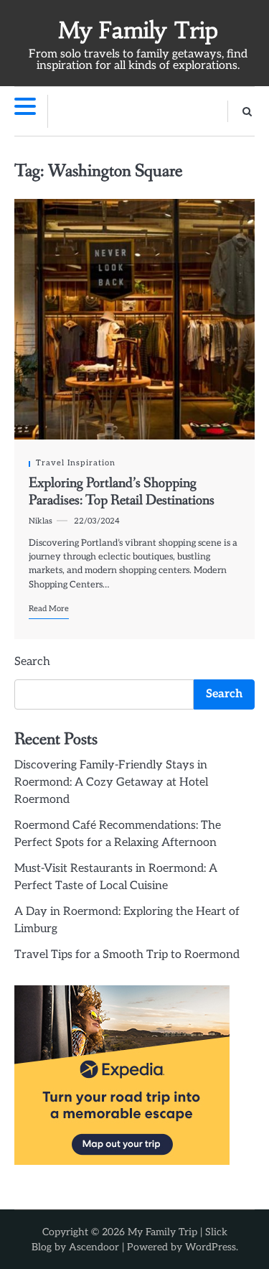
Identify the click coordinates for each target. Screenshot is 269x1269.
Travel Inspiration (75, 463)
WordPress (210, 1247)
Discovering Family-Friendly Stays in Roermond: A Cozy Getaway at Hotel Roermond (111, 782)
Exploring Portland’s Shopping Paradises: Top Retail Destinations (121, 492)
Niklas (40, 521)
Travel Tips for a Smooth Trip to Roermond (127, 955)
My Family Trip (138, 31)
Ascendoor (94, 1247)
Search (32, 662)
